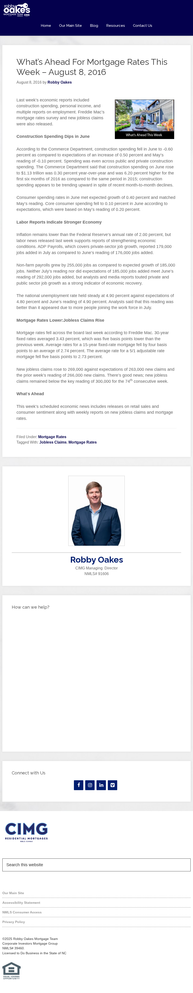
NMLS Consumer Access (22, 912)
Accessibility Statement (21, 902)
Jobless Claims (53, 442)
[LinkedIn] (101, 785)
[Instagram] (90, 785)
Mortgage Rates (52, 437)
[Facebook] (78, 785)
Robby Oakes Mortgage (96, 10)
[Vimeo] (112, 785)
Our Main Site (13, 893)
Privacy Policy (13, 922)
